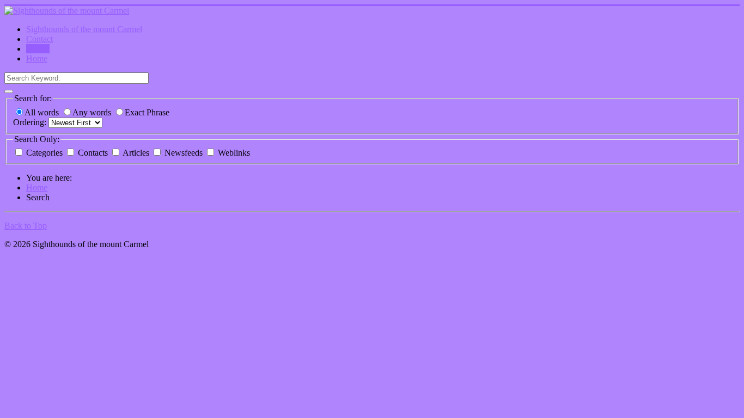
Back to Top (25, 225)
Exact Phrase (147, 112)
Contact (39, 39)
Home (36, 58)
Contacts (93, 152)
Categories (44, 152)
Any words (92, 112)
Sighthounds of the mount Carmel (84, 29)
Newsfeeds (183, 152)
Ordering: (30, 122)
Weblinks (233, 152)
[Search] (8, 91)
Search (38, 48)
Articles (136, 152)
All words (43, 112)
